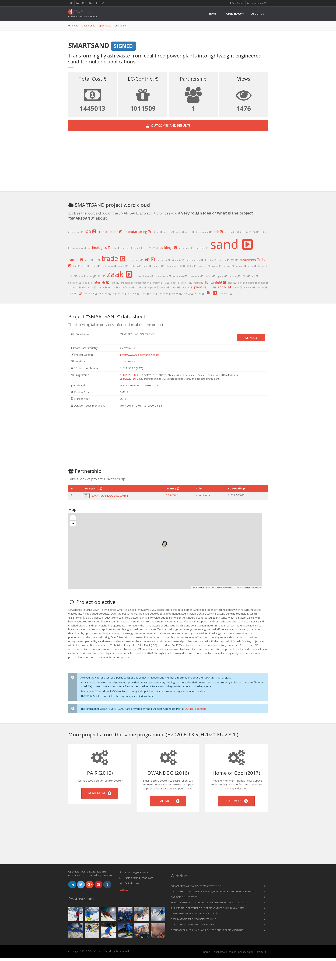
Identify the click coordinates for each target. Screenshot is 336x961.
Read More (98, 793)
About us (257, 13)
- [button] (73, 523)
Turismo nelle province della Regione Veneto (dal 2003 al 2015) (207, 908)
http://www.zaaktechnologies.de (139, 354)
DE (172, 495)
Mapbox (257, 587)
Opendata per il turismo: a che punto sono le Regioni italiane (207, 930)
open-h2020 (233, 13)
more (252, 337)
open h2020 (105, 25)
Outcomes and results (170, 125)
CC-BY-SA (239, 587)
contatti (261, 951)
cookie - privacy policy (241, 951)
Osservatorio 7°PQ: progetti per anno (193, 919)
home (212, 13)
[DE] (134, 348)
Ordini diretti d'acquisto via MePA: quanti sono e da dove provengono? (213, 891)
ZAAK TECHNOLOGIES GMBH (110, 495)
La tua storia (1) (258, 3)
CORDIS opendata (195, 708)
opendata (219, 951)
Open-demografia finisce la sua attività (194, 913)
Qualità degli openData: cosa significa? (194, 924)
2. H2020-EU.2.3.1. (131, 378)
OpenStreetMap (216, 587)
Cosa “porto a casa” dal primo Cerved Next (196, 886)
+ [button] (73, 518)
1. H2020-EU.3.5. (130, 375)
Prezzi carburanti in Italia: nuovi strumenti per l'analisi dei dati (208, 902)
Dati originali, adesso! (184, 897)
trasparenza (88, 25)
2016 (123, 398)
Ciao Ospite (237, 3)
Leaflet (195, 587)
